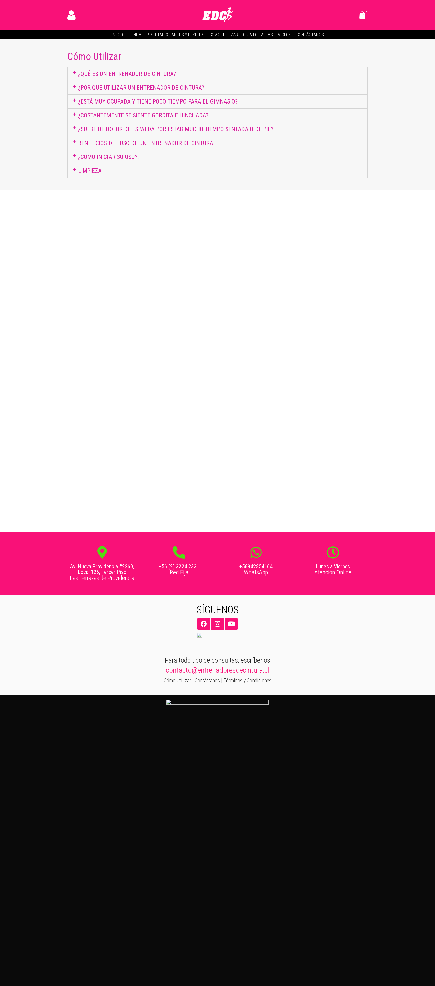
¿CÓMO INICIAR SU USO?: (108, 156)
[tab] (217, 74)
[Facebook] (203, 624)
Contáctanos (207, 680)
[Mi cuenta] (72, 15)
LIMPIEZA (90, 170)
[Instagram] (217, 624)
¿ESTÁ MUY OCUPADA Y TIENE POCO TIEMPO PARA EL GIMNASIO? (158, 101)
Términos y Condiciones (247, 680)
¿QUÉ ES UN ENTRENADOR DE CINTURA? (127, 73)
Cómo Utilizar (177, 680)
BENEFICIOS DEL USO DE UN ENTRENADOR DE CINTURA (145, 143)
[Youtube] (231, 624)
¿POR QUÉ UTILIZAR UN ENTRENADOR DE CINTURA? (141, 87)
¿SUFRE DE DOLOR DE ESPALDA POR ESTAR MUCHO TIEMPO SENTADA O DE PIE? (175, 129)
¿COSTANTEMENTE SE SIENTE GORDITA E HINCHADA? (143, 115)
